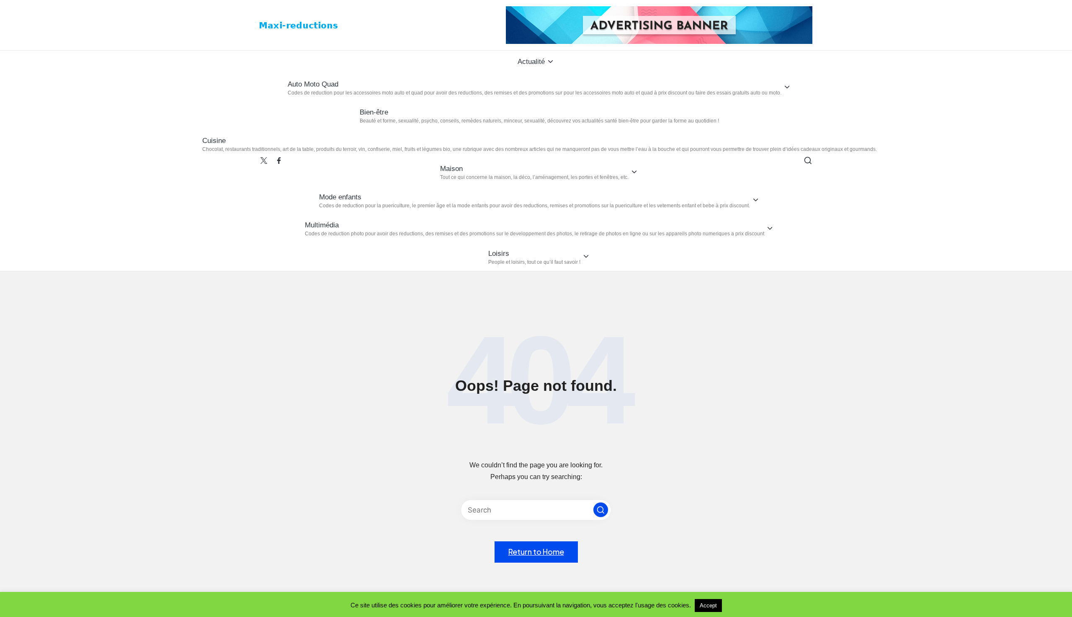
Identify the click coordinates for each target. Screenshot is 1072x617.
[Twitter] (264, 160)
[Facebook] (279, 160)
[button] (600, 509)
